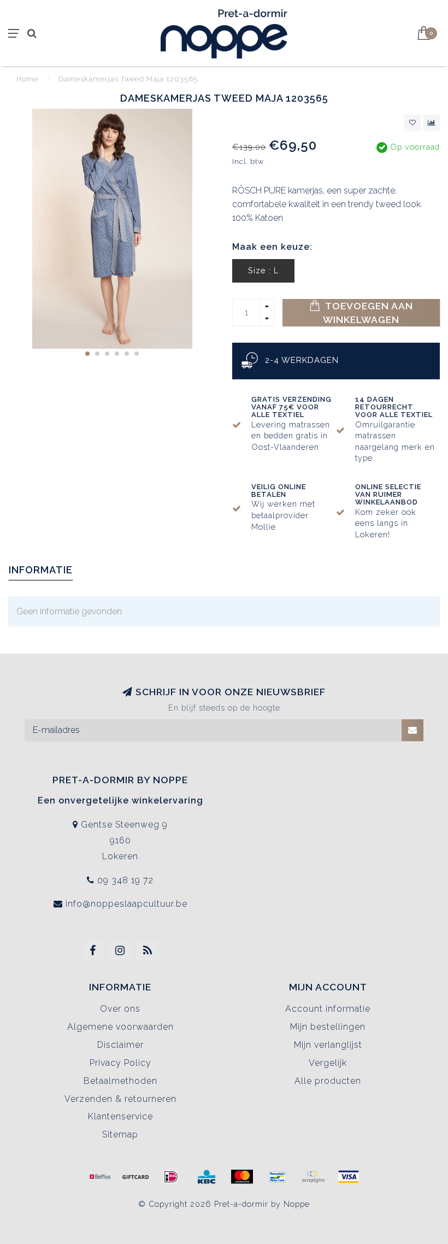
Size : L (263, 270)
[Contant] (135, 1177)
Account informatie (327, 1009)
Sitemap (120, 1134)
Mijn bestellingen (328, 1027)
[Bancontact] (277, 1177)
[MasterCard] (242, 1177)
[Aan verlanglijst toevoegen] (412, 123)
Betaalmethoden (120, 1081)
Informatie (41, 570)
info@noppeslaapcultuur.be (126, 904)
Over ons (120, 1009)
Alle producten (327, 1081)
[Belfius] (100, 1177)
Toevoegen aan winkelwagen (368, 312)
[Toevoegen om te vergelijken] (431, 123)
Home (27, 79)
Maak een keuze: (272, 247)
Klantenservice (120, 1116)
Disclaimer (120, 1045)
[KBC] (206, 1177)
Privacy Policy (120, 1063)
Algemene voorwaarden (120, 1027)
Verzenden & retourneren (120, 1099)
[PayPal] (313, 1177)
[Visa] (348, 1177)
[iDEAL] (171, 1177)
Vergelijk (328, 1063)
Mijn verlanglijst (328, 1045)
